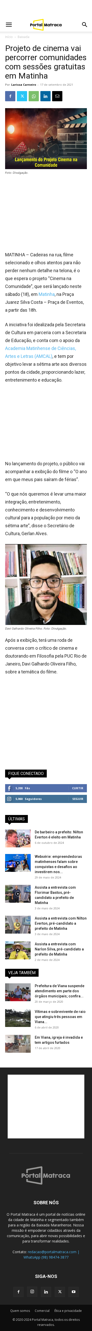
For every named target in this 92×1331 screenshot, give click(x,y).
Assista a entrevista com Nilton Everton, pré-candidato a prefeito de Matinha (61, 923)
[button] (9, 25)
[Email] (57, 96)
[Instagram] (32, 1292)
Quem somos (20, 1311)
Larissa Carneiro (23, 84)
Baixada (23, 37)
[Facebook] (10, 96)
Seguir (77, 799)
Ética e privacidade (68, 1311)
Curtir (77, 788)
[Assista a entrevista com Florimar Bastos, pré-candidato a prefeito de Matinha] (18, 894)
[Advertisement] (46, 9)
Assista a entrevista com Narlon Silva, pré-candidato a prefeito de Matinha (59, 949)
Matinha (47, 294)
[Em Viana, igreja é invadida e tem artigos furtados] (18, 1044)
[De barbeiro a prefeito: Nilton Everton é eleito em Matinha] (18, 838)
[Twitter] (22, 96)
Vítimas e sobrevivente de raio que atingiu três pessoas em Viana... (60, 1017)
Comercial (42, 1311)
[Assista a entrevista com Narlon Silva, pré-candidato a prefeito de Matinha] (18, 950)
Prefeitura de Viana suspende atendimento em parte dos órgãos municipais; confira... (59, 991)
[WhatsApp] (34, 96)
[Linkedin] (45, 96)
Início (9, 37)
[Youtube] (73, 1292)
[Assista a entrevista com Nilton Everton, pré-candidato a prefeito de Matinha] (18, 925)
